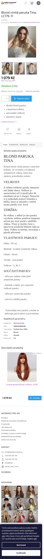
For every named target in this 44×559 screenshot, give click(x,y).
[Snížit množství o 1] (10, 100)
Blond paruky (19, 323)
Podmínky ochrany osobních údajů (13, 433)
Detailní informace (7, 122)
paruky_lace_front (11, 466)
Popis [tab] (5, 144)
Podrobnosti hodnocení (30, 22)
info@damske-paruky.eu (14, 452)
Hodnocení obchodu (8, 440)
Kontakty (4, 418)
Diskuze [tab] (32, 144)
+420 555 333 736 (11, 455)
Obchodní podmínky (8, 430)
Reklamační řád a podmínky (11, 436)
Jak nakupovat (6, 427)
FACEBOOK (9, 463)
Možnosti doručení (32, 91)
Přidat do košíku (23, 99)
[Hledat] (25, 3)
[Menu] (38, 3)
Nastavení (21, 545)
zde (3, 536)
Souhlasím (21, 553)
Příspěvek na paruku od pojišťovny (14, 421)
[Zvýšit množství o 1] (10, 97)
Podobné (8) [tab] (13, 144)
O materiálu (5, 424)
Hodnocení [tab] (24, 144)
